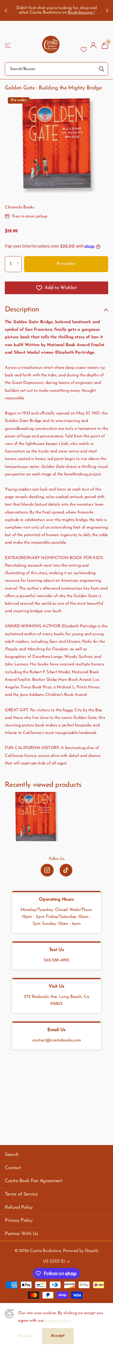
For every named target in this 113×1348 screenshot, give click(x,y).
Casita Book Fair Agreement (33, 1181)
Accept (58, 1336)
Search (11, 1154)
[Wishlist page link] (84, 45)
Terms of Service (21, 1194)
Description (22, 309)
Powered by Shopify (81, 1251)
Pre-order (66, 264)
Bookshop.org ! (81, 12)
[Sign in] (93, 45)
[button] (19, 258)
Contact (13, 1168)
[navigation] (6, 10)
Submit (101, 69)
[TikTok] (66, 870)
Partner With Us (21, 1233)
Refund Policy (19, 1207)
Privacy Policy (19, 1220)
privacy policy (57, 1320)
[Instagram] (47, 870)
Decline (25, 1336)
